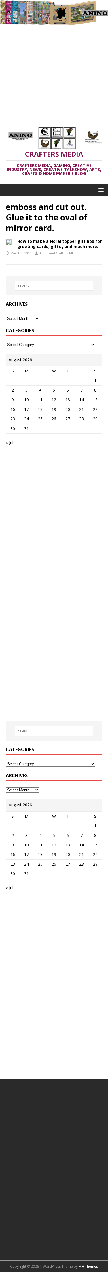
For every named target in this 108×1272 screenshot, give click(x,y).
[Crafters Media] (54, 21)
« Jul (9, 442)
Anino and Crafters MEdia (58, 253)
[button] (100, 190)
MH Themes (88, 1266)
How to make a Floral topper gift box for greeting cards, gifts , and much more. (59, 243)
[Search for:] (54, 286)
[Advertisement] (54, 73)
